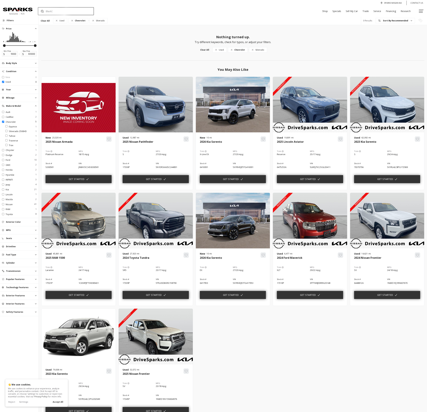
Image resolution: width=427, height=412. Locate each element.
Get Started (76, 179)
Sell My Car (352, 11)
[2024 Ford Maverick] (310, 277)
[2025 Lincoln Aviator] (310, 161)
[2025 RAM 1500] (79, 277)
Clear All (45, 20)
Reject (11, 401)
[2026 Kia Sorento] (233, 161)
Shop (325, 11)
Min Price (7, 51)
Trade (365, 11)
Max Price (26, 51)
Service (377, 11)
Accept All (58, 401)
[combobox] (63, 11)
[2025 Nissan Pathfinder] (156, 161)
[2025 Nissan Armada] (79, 161)
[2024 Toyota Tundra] (156, 277)
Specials (336, 11)
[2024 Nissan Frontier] (387, 277)
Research (406, 11)
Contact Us (416, 3)
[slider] (4, 45)
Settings (23, 401)
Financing (391, 11)
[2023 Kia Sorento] (387, 161)
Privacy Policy (41, 396)
